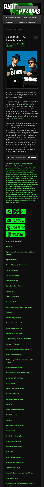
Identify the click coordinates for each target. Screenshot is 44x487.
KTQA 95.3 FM (29, 104)
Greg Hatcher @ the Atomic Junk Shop (18, 339)
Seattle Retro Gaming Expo (14, 436)
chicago (8, 172)
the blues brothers (18, 198)
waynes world (17, 200)
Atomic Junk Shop (12, 270)
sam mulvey (27, 194)
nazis (17, 190)
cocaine (14, 172)
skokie (30, 196)
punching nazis (22, 192)
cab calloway (20, 170)
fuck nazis (30, 178)
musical (19, 188)
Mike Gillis (9, 46)
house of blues (30, 180)
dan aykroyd (33, 174)
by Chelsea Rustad (17, 349)
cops (12, 174)
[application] (22, 157)
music (14, 188)
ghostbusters (10, 180)
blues (30, 168)
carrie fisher (29, 170)
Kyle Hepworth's (17, 373)
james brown (21, 182)
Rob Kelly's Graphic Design (14, 425)
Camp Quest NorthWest (13, 286)
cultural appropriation (22, 174)
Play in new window (18, 163)
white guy (25, 200)
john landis (22, 184)
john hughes (14, 184)
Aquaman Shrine (11, 260)
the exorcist (28, 198)
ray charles (19, 194)
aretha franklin (13, 168)
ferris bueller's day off (13, 178)
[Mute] (29, 157)
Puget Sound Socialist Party (15, 410)
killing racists (17, 186)
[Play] (9, 157)
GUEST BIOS (10, 22)
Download (29, 163)
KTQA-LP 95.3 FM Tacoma (14, 367)
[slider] (34, 157)
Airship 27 (9, 247)
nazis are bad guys (25, 190)
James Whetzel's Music (13, 355)
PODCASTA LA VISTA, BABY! (27, 22)
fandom (34, 176)
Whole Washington (12, 478)
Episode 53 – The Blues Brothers (16, 38)
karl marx (9, 186)
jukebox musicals (32, 184)
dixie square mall (18, 176)
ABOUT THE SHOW (29, 17)
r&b (13, 194)
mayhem (9, 188)
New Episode (16, 166)
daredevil (9, 176)
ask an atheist (23, 168)
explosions (27, 176)
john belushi (30, 182)
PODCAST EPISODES (13, 17)
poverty (14, 192)
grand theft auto (20, 180)
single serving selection (20, 196)
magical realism (27, 186)
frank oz (23, 178)
